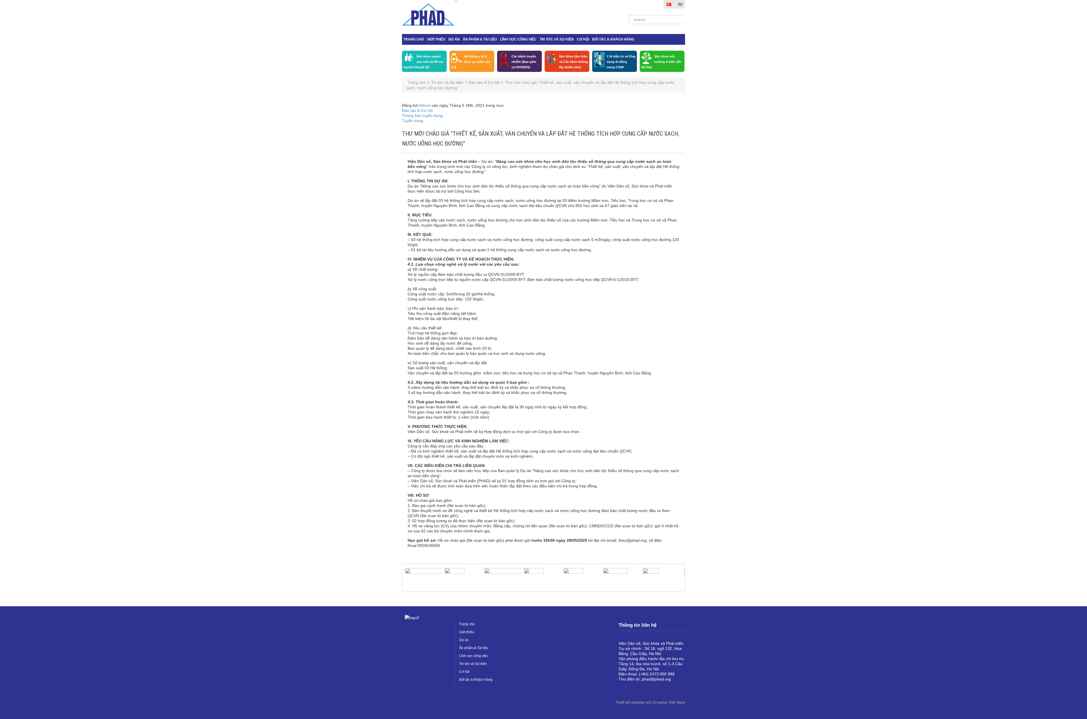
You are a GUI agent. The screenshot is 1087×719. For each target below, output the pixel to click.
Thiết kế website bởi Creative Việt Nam (650, 702)
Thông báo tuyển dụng (422, 115)
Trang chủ (413, 39)
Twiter (641, 688)
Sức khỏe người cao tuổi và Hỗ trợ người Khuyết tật (423, 62)
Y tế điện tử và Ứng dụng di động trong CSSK (621, 62)
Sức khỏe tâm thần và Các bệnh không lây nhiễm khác (573, 62)
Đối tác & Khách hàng (613, 39)
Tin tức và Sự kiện (557, 39)
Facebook (623, 688)
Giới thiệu (436, 39)
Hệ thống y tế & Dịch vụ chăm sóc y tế (471, 62)
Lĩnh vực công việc (518, 39)
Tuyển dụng (412, 120)
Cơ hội (583, 39)
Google (632, 688)
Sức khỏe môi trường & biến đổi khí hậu (661, 62)
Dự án (454, 39)
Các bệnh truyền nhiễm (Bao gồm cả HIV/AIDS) (524, 62)
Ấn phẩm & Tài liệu (480, 39)
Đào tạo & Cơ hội (484, 82)
